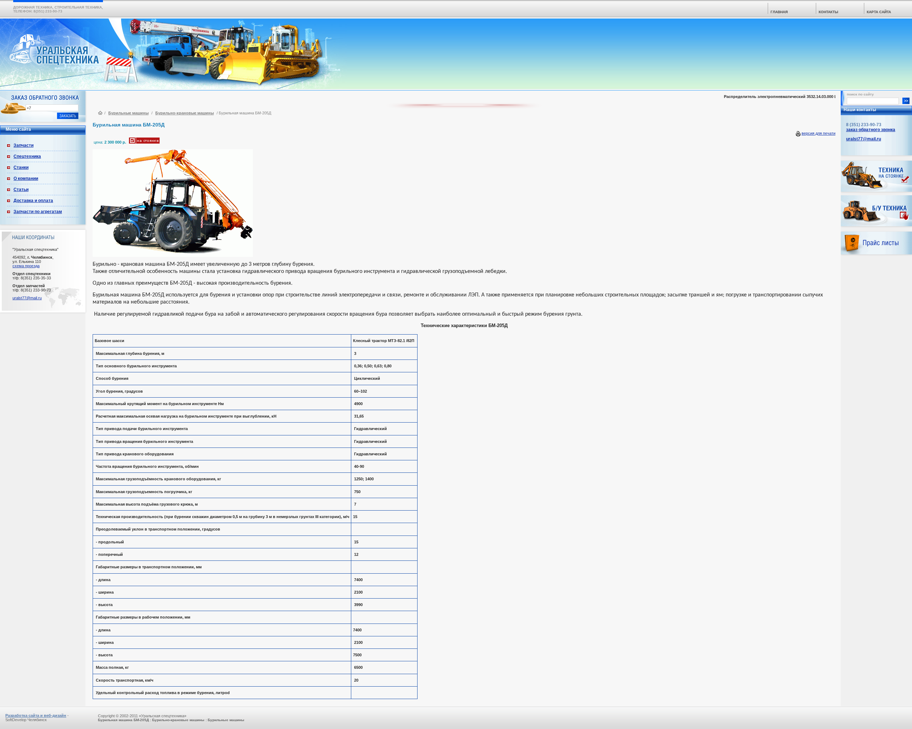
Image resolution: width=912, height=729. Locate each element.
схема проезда (26, 266)
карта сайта (879, 12)
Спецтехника (27, 156)
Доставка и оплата (33, 200)
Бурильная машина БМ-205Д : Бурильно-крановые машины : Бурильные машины (171, 720)
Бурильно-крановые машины (184, 113)
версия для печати (818, 133)
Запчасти (23, 145)
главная (779, 12)
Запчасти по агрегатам (38, 211)
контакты (828, 12)
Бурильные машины (128, 113)
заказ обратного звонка (870, 129)
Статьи (21, 189)
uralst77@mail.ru (27, 298)
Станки (21, 167)
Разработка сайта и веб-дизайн (35, 715)
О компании (26, 178)
